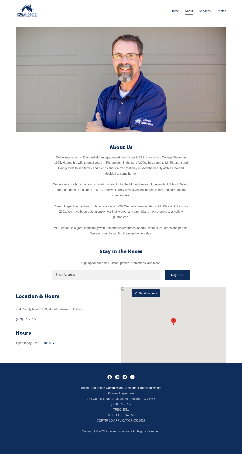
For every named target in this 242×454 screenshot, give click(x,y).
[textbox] (106, 275)
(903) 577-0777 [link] (26, 319)
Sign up (177, 275)
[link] (27, 10)
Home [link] (175, 11)
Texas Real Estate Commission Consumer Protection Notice (121, 387)
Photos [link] (221, 11)
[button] (52, 343)
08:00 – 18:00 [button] (42, 343)
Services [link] (205, 11)
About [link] (189, 11)
